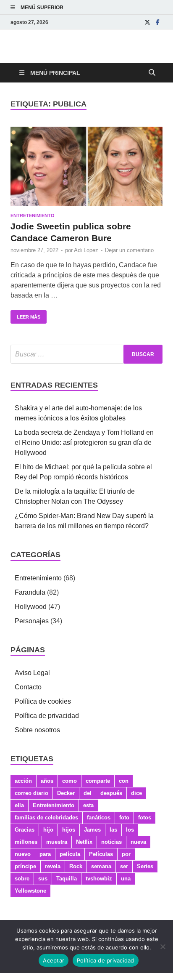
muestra (56, 842)
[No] (162, 946)
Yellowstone (30, 891)
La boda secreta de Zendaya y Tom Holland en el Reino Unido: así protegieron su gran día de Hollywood (84, 442)
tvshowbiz (99, 878)
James (92, 830)
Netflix (84, 842)
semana (101, 866)
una (126, 878)
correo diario (31, 793)
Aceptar (53, 960)
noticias (111, 842)
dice (136, 793)
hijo (48, 830)
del (88, 793)
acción (23, 781)
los (130, 830)
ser (124, 866)
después (111, 793)
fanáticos (98, 817)
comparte (98, 781)
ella (19, 805)
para (45, 854)
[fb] (157, 22)
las (113, 830)
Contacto (28, 687)
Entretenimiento (32, 215)
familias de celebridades (46, 817)
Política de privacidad (47, 715)
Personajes (32, 621)
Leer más (25, 314)
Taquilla (66, 878)
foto (124, 817)
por (126, 854)
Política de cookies (43, 701)
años (47, 781)
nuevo (23, 854)
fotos (144, 817)
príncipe (25, 866)
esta (88, 805)
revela (52, 866)
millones (26, 842)
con (123, 781)
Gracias (24, 830)
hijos (68, 830)
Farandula (30, 592)
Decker (66, 793)
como (69, 781)
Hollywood (31, 606)
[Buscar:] (86, 354)
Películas (101, 854)
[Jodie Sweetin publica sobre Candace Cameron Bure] (86, 166)
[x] (147, 22)
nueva (138, 842)
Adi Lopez (86, 250)
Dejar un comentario (129, 250)
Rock (75, 866)
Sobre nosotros (37, 730)
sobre (22, 878)
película (70, 854)
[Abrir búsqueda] (152, 73)
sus (42, 878)
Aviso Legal (32, 672)
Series (145, 866)
